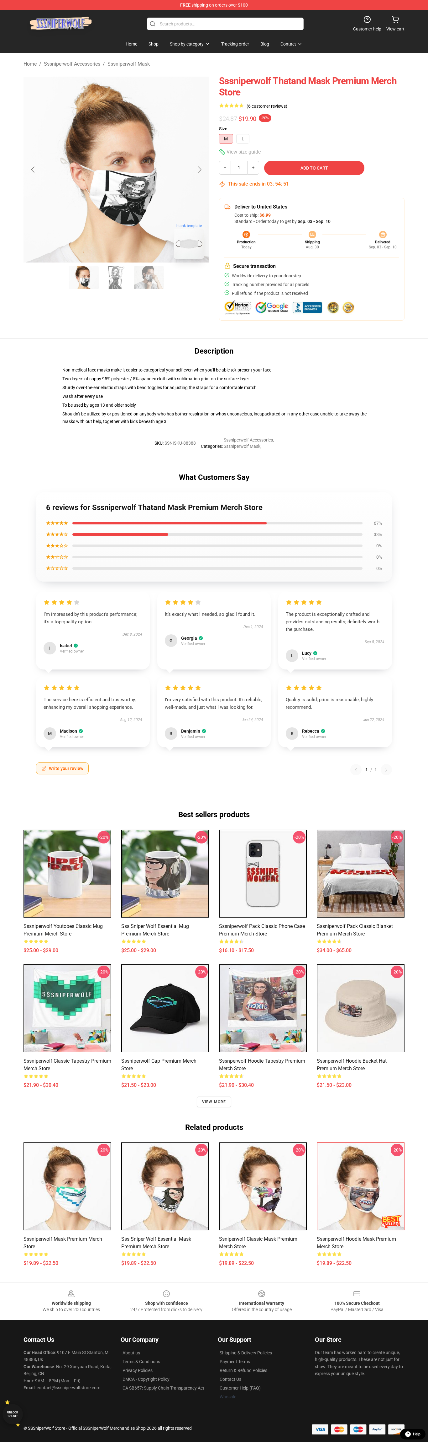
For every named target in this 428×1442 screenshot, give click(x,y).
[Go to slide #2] (116, 277)
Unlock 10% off (12, 1414)
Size (223, 128)
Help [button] (416, 1434)
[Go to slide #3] (149, 277)
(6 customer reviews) (267, 106)
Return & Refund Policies (243, 1370)
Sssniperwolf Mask (128, 64)
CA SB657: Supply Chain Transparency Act (163, 1387)
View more (214, 1102)
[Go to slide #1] (84, 277)
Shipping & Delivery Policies (246, 1352)
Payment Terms (235, 1361)
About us (131, 1352)
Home (30, 64)
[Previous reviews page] (356, 769)
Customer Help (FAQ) (240, 1387)
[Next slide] (199, 169)
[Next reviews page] (386, 769)
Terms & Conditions (141, 1361)
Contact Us (230, 1379)
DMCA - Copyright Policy (146, 1379)
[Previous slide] (33, 169)
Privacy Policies (138, 1370)
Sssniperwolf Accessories (72, 64)
